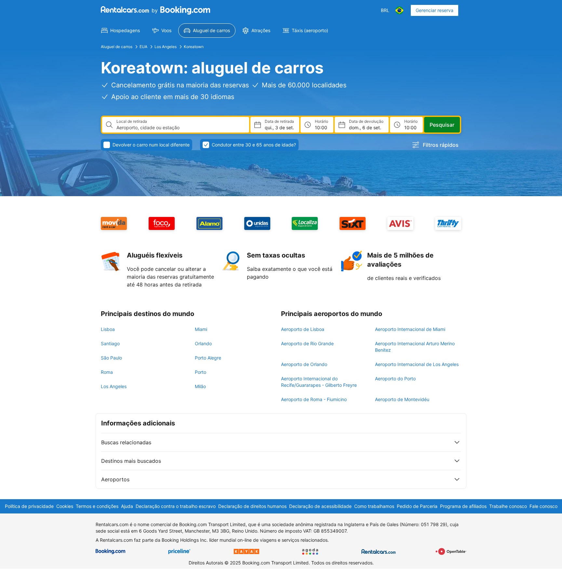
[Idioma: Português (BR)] (399, 10)
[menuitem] (120, 30)
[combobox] (180, 127)
